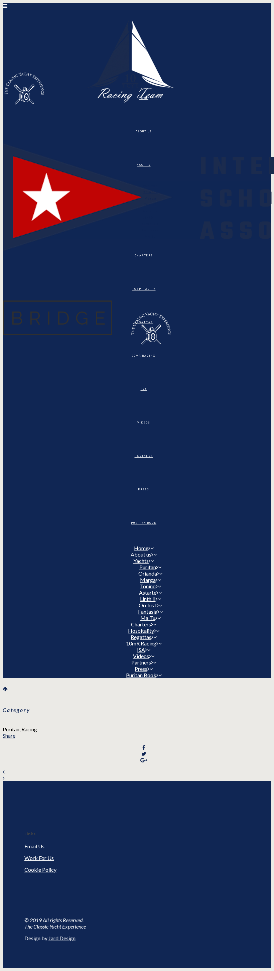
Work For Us (39, 858)
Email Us (34, 846)
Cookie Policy (40, 869)
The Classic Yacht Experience (55, 926)
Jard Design (62, 938)
